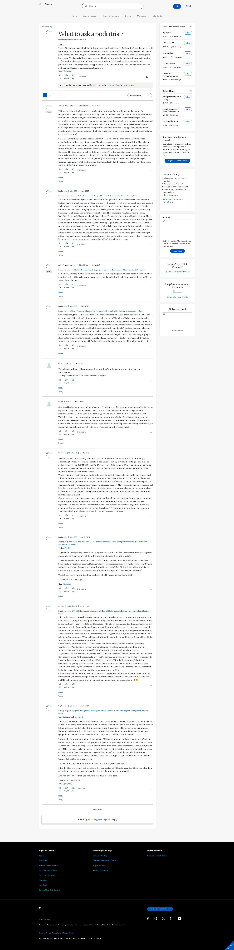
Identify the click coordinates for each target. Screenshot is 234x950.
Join (177, 6)
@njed (68, 401)
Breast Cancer (169, 63)
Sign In (189, 6)
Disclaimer (43, 880)
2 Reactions (81, 76)
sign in (88, 819)
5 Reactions (81, 244)
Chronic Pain (168, 53)
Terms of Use (43, 933)
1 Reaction (81, 789)
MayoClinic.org (44, 919)
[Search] (85, 6)
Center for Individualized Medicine (105, 861)
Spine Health (168, 42)
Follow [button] (187, 33)
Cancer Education (170, 121)
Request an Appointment (160, 909)
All (191, 26)
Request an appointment (177, 160)
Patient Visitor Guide (100, 870)
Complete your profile (177, 297)
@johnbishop (83, 105)
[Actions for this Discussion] (151, 77)
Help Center (157, 16)
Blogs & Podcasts (111, 16)
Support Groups (90, 16)
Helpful (66, 78)
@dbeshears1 (72, 453)
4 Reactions (81, 346)
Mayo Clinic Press (99, 866)
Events (128, 16)
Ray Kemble (71, 39)
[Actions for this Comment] (151, 171)
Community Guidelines (47, 875)
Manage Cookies (68, 933)
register (98, 819)
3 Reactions (81, 285)
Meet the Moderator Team (48, 866)
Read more (177, 251)
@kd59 (68, 363)
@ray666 (67, 71)
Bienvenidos (177, 330)
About (41, 856)
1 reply (60, 181)
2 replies (61, 443)
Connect (48, 4)
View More (97, 809)
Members (141, 16)
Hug (73, 78)
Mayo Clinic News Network (156, 856)
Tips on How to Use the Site (177, 271)
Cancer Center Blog (100, 856)
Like (60, 78)
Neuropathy (47, 27)
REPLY (60, 177)
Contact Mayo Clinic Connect (49, 890)
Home (74, 16)
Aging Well (167, 32)
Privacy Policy (56, 933)
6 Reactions (81, 170)
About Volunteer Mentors (48, 870)
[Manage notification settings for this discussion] (147, 77)
